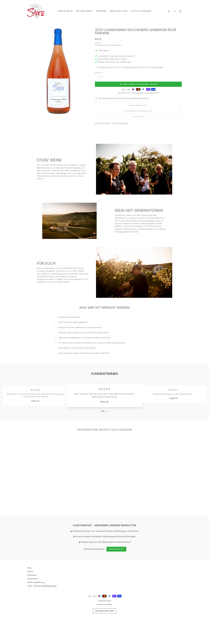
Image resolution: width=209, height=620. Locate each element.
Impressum (32, 575)
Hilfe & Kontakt (141, 11)
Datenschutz (32, 579)
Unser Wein (65, 11)
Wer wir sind (119, 11)
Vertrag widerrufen (104, 611)
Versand (138, 117)
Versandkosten (115, 45)
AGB (29, 568)
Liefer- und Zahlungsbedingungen (42, 586)
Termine (101, 11)
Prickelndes (84, 11)
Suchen (30, 571)
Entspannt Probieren (138, 111)
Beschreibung (138, 105)
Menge (99, 73)
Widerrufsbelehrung (36, 582)
